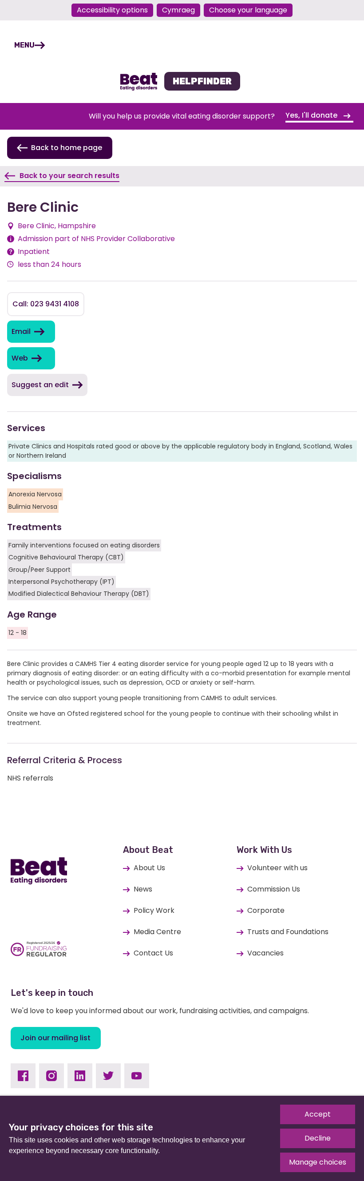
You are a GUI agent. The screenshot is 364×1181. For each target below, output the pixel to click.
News (143, 889)
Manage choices (317, 1162)
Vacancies (265, 953)
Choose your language (248, 10)
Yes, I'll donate (312, 115)
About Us (149, 868)
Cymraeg (178, 10)
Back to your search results (69, 175)
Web (20, 358)
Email (21, 331)
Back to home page (66, 148)
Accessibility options (112, 10)
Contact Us (153, 953)
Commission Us (273, 889)
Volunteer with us (277, 868)
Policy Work (154, 910)
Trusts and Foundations (287, 932)
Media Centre (157, 932)
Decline (318, 1138)
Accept (318, 1114)
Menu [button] (24, 45)
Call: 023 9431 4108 (45, 304)
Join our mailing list (55, 1038)
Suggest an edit (40, 385)
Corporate (266, 910)
